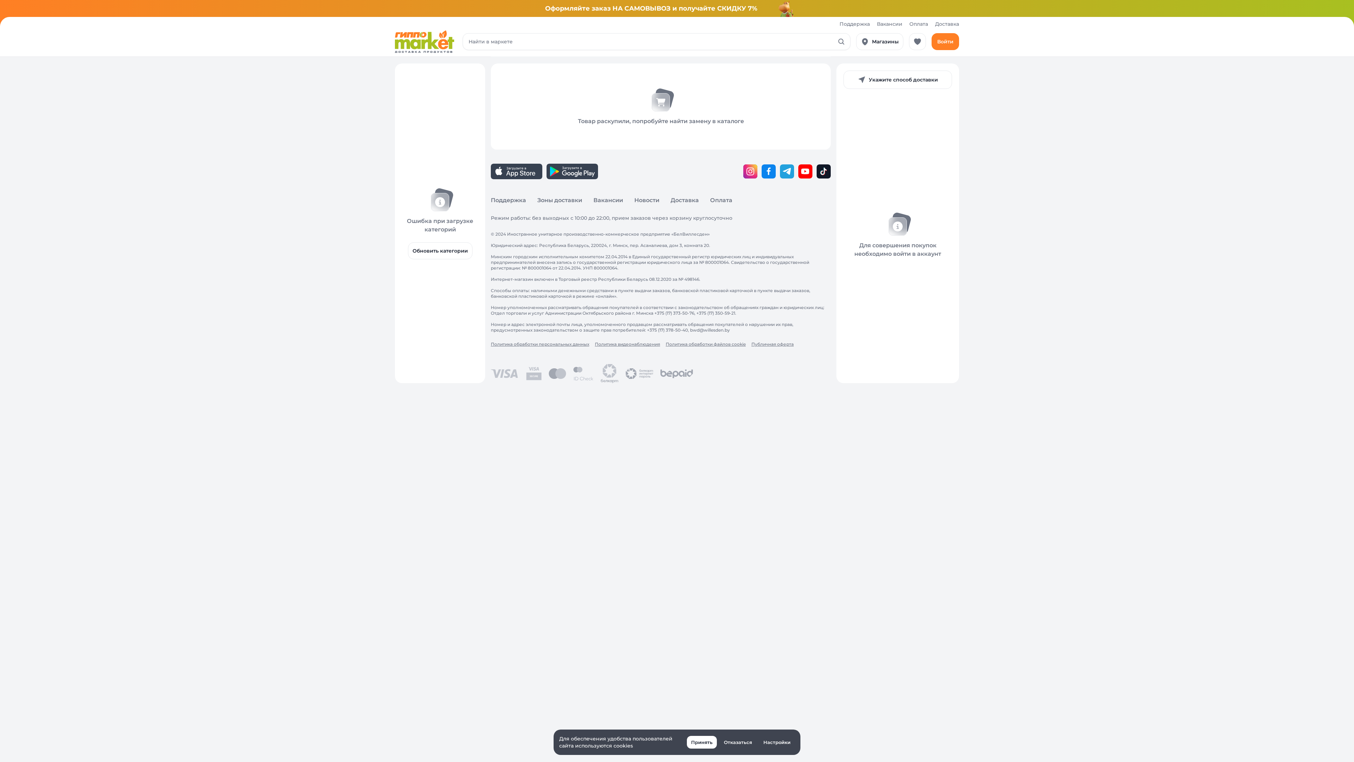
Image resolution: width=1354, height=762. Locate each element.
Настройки (777, 742)
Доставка (947, 24)
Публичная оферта (772, 344)
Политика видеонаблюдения (627, 344)
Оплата (918, 24)
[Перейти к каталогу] (424, 41)
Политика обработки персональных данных (540, 344)
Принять (702, 742)
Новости (646, 200)
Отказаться (738, 742)
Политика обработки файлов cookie (706, 344)
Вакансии (889, 24)
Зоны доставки (559, 200)
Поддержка (855, 24)
